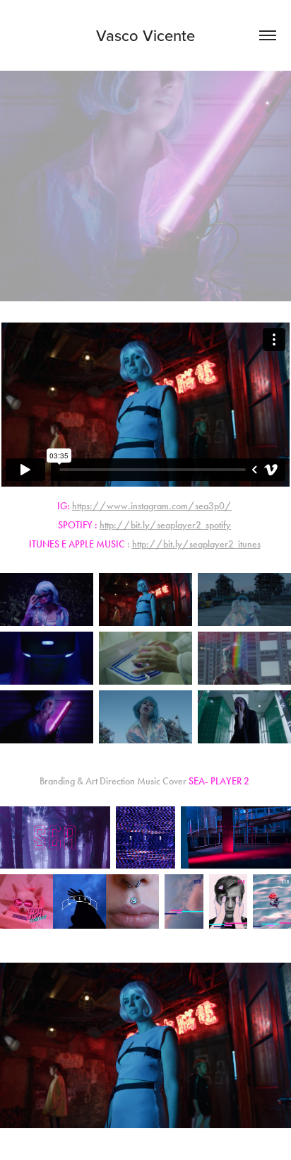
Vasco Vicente (145, 35)
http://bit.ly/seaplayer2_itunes (196, 544)
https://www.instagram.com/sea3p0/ (152, 506)
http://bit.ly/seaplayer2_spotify (165, 525)
